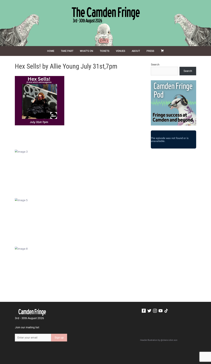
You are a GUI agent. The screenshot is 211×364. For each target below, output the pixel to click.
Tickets (104, 51)
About (136, 51)
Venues (120, 51)
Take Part (67, 51)
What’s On (86, 51)
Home (50, 51)
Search (155, 64)
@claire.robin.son (169, 340)
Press (150, 51)
